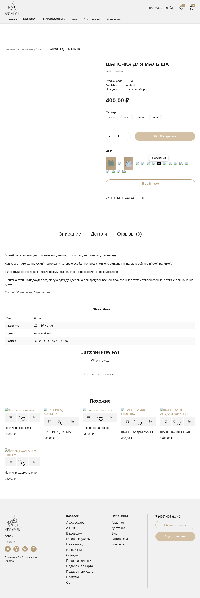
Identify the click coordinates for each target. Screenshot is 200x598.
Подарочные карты (80, 571)
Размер (111, 112)
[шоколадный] (159, 163)
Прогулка (73, 577)
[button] (165, 421)
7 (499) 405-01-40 (167, 516)
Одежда (72, 555)
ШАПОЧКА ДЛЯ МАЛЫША (61, 432)
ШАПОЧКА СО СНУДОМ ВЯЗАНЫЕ (177, 432)
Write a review (114, 71)
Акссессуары (75, 522)
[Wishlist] (120, 198)
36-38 (126, 117)
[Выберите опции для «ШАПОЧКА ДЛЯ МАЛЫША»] (49, 421)
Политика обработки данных (21, 557)
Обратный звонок (175, 525)
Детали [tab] (99, 234)
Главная (10, 49)
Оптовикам (120, 539)
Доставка (118, 528)
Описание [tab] (69, 234)
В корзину (168, 136)
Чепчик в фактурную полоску (22, 472)
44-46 (155, 117)
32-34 (112, 117)
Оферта (9, 561)
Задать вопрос (175, 536)
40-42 (141, 117)
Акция (70, 528)
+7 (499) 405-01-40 (155, 7)
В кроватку (74, 533)
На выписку (74, 544)
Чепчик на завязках (18, 427)
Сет (68, 582)
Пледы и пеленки (78, 560)
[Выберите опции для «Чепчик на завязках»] (10, 417)
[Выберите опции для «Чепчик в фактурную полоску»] (10, 462)
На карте (10, 541)
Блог (115, 533)
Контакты (118, 544)
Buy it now (150, 184)
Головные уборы (31, 49)
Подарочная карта (79, 566)
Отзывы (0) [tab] (129, 234)
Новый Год (74, 549)
